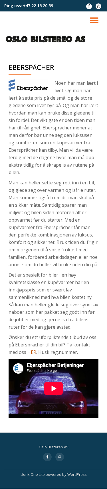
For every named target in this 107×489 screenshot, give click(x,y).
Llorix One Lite (33, 474)
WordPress (77, 474)
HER (31, 352)
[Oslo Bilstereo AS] (46, 39)
